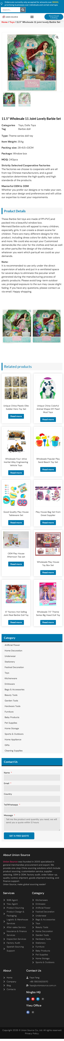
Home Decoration (13, 650)
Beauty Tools (11, 695)
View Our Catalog (23, 82)
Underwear (10, 656)
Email (7, 783)
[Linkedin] (38, 999)
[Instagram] (43, 999)
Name (7, 773)
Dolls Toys (30, 125)
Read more (16, 416)
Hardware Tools (12, 706)
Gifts (7, 745)
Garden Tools (11, 700)
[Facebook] (28, 999)
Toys (20, 125)
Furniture (9, 711)
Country (8, 794)
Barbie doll (24, 129)
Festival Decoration (14, 667)
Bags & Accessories (14, 689)
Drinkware (10, 684)
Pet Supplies (11, 722)
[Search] (22, 9)
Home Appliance (13, 739)
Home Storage (12, 728)
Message (9, 815)
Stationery (10, 661)
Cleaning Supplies (14, 750)
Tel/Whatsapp (11, 805)
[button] (32, 16)
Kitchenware (11, 678)
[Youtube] (33, 999)
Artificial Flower (12, 645)
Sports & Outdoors (14, 734)
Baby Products (12, 717)
